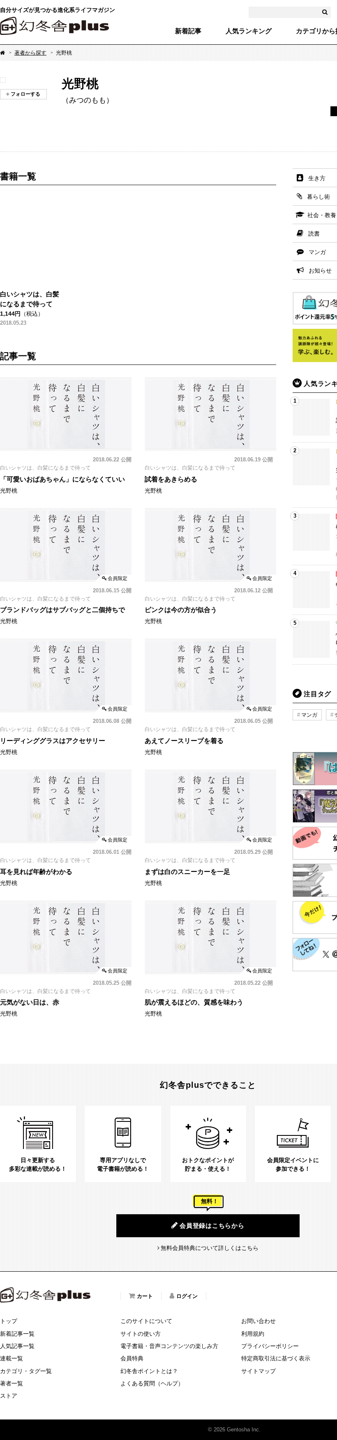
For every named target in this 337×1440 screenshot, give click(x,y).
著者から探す (30, 53)
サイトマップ (258, 1371)
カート (145, 1296)
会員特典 (131, 1358)
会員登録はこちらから (212, 1225)
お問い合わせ (258, 1321)
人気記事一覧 (17, 1346)
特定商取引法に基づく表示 (275, 1358)
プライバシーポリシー (270, 1346)
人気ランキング (249, 31)
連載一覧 (11, 1358)
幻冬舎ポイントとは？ (149, 1371)
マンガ (309, 715)
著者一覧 (11, 1383)
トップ (8, 1321)
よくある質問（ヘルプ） (152, 1383)
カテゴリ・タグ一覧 (26, 1371)
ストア (8, 1395)
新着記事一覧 (17, 1333)
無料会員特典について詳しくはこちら (210, 1248)
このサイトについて (146, 1321)
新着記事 (188, 31)
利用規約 (252, 1333)
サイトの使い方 (140, 1333)
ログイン (187, 1296)
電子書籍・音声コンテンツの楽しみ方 (169, 1346)
